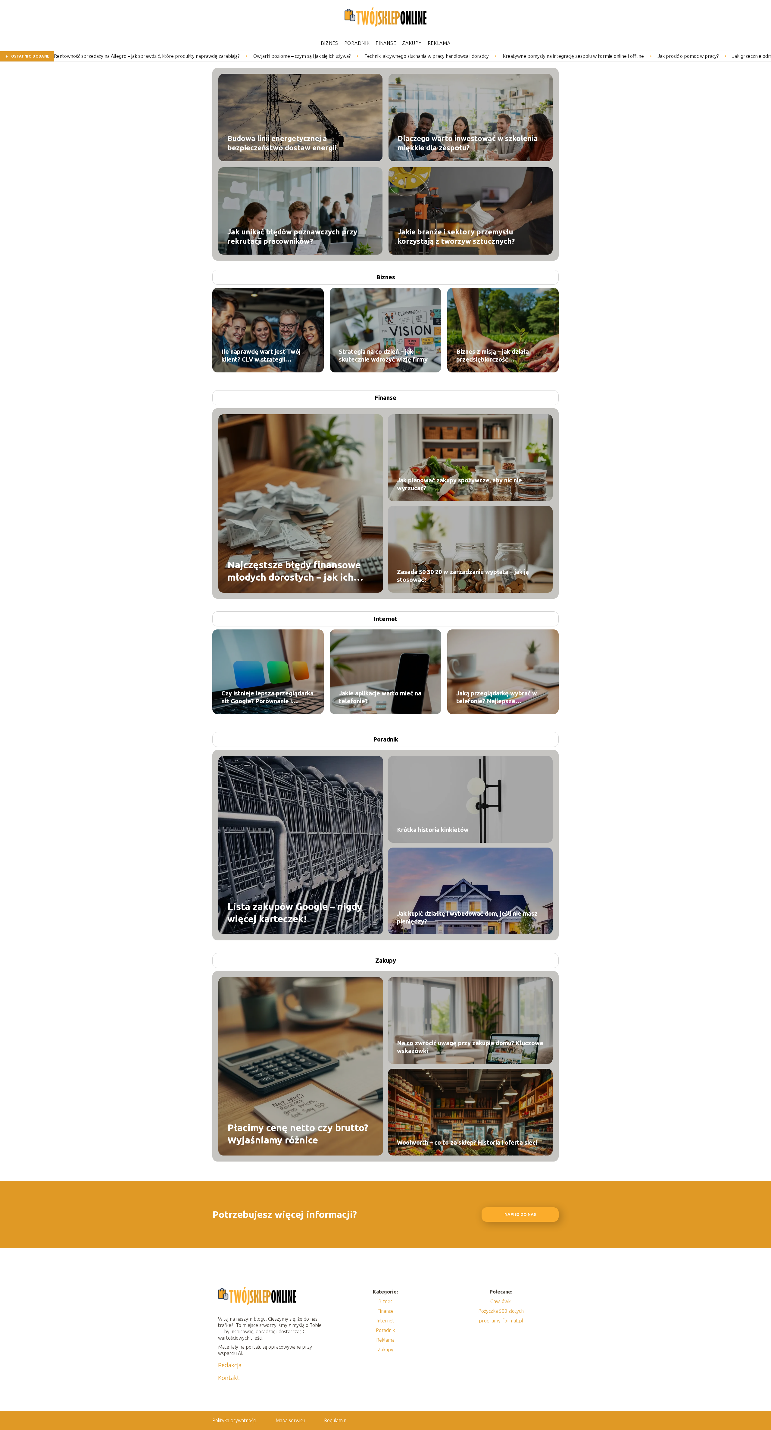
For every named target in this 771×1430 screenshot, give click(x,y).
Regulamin (335, 1420)
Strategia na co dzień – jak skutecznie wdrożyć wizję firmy (383, 355)
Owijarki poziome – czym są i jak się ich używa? (171, 56)
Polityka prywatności (234, 1420)
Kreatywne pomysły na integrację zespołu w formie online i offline (443, 56)
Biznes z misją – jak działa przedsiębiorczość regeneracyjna (492, 355)
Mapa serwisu (290, 1420)
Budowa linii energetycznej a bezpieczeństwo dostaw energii (281, 143)
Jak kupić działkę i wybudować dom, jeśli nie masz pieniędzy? (467, 917)
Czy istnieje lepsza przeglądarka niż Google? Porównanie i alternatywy (267, 697)
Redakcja (230, 1365)
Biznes (329, 43)
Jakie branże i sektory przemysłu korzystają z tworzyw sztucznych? (456, 236)
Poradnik (357, 43)
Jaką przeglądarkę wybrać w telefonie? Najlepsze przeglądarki (496, 697)
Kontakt (228, 1377)
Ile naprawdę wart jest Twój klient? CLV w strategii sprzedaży (261, 355)
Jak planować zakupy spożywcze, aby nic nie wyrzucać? (459, 484)
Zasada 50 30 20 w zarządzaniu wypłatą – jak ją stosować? (463, 575)
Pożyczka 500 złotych (501, 1311)
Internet (386, 618)
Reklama (439, 43)
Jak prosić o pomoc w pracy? (558, 56)
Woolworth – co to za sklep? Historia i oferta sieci (467, 1142)
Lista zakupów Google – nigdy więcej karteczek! (294, 912)
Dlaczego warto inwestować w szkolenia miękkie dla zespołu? (468, 143)
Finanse (386, 43)
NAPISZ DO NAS (520, 1214)
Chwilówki (500, 1301)
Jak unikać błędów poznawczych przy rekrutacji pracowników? (292, 236)
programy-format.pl (501, 1320)
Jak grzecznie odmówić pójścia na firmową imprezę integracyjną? (671, 56)
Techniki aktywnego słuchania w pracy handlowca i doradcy (296, 56)
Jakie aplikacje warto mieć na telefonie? (380, 697)
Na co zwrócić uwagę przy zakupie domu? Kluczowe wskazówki (470, 1047)
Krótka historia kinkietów (433, 829)
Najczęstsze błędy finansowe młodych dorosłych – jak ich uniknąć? (294, 571)
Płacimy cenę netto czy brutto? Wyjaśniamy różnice (297, 1133)
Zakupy (411, 43)
